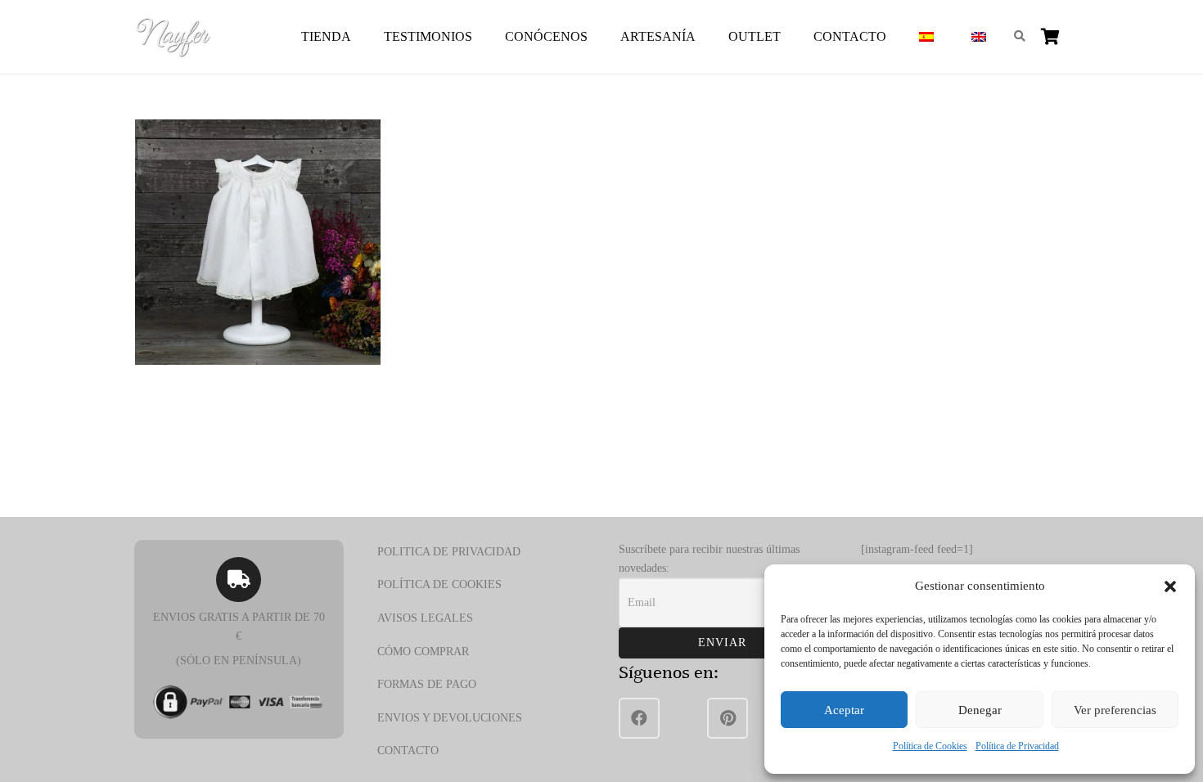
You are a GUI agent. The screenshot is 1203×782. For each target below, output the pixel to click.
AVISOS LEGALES (425, 618)
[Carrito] (1050, 37)
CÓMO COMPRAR (423, 651)
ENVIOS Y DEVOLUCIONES (449, 718)
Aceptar (844, 710)
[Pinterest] (727, 718)
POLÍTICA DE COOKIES (439, 584)
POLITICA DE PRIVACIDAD (448, 552)
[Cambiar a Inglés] (981, 37)
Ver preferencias (1115, 710)
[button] (1170, 586)
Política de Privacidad (1017, 746)
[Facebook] (639, 718)
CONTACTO (408, 750)
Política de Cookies (930, 746)
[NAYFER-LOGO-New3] (173, 36)
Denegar (980, 710)
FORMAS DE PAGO (426, 684)
